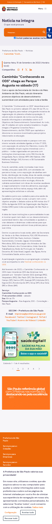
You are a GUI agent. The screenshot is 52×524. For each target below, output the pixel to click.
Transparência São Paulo (32, 2)
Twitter (20, 317)
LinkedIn (41, 320)
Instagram (31, 317)
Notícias (29, 50)
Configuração (11, 512)
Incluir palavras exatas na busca (33, 38)
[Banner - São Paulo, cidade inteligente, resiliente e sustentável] (26, 392)
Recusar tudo (11, 518)
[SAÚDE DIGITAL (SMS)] (26, 343)
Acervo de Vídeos (26, 320)
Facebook (10, 317)
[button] (39, 369)
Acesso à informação (14, 2)
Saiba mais (37, 507)
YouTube (10, 320)
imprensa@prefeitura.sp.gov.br (30, 313)
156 (43, 2)
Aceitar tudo (28, 512)
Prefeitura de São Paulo (12, 50)
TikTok (42, 317)
